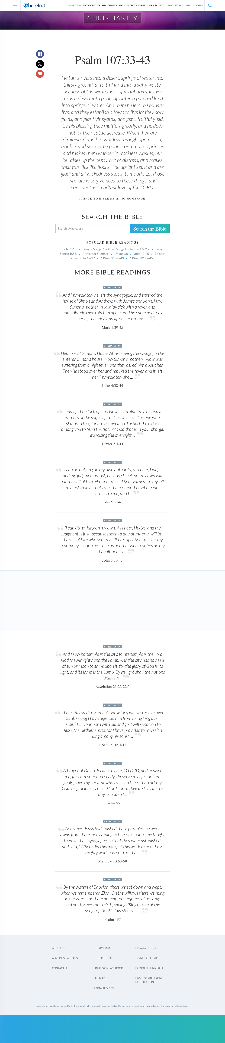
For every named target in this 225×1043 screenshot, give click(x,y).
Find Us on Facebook (108, 968)
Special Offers (194, 5)
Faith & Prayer (91, 5)
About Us (58, 947)
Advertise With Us (65, 958)
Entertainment (135, 5)
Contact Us (60, 968)
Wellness (113, 5)
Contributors (104, 958)
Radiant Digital (105, 988)
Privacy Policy (145, 947)
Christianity (112, 18)
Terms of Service (147, 958)
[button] (209, 5)
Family (155, 5)
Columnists (102, 947)
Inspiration (75, 5)
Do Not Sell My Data (149, 968)
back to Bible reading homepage (114, 198)
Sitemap (99, 978)
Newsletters (175, 5)
